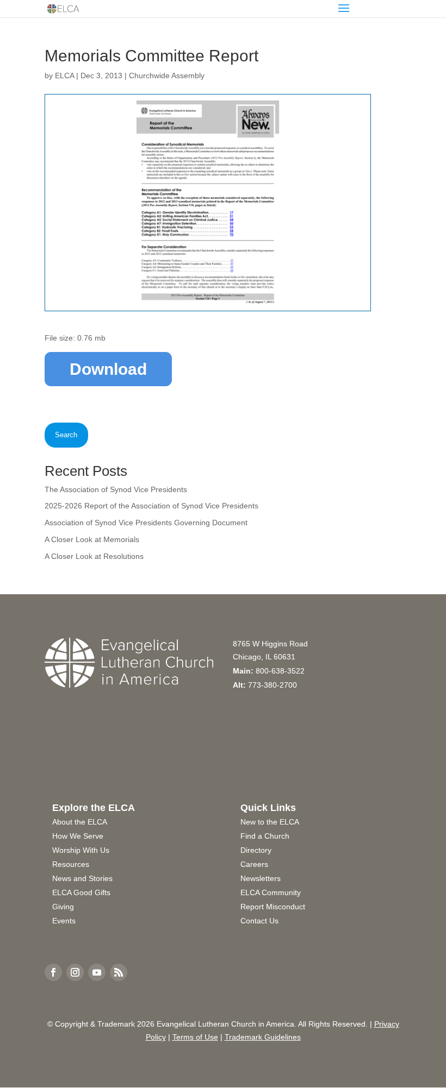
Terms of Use (195, 1037)
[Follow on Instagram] (75, 972)
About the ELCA (79, 821)
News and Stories (82, 878)
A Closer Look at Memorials (92, 539)
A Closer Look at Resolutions (94, 556)
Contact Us (259, 920)
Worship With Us (80, 850)
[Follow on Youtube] (97, 972)
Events (64, 920)
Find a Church (264, 836)
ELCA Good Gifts (81, 892)
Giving (63, 906)
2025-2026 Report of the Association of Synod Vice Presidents (151, 505)
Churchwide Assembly (167, 75)
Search (66, 435)
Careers (254, 864)
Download (108, 369)
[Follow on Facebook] (53, 972)
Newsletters (260, 878)
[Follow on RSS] (118, 972)
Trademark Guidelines (263, 1037)
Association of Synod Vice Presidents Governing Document (146, 522)
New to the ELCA (269, 821)
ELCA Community (270, 892)
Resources (70, 864)
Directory (255, 850)
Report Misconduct (272, 906)
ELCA (64, 75)
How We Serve (77, 836)
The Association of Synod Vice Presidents (116, 489)
